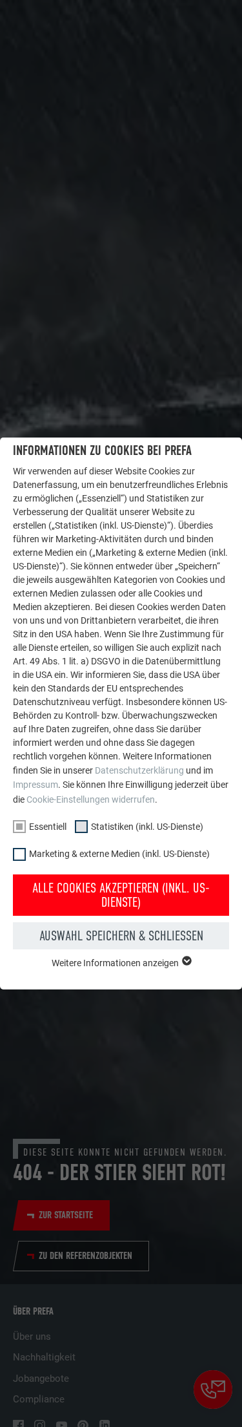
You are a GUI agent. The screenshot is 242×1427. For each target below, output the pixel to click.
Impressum (35, 784)
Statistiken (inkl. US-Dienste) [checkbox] (147, 826)
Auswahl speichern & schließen (121, 935)
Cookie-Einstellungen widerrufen (90, 799)
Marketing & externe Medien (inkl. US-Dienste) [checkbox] (119, 854)
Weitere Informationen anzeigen (116, 963)
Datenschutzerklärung (139, 770)
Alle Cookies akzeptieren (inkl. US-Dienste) (121, 895)
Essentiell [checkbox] (47, 826)
